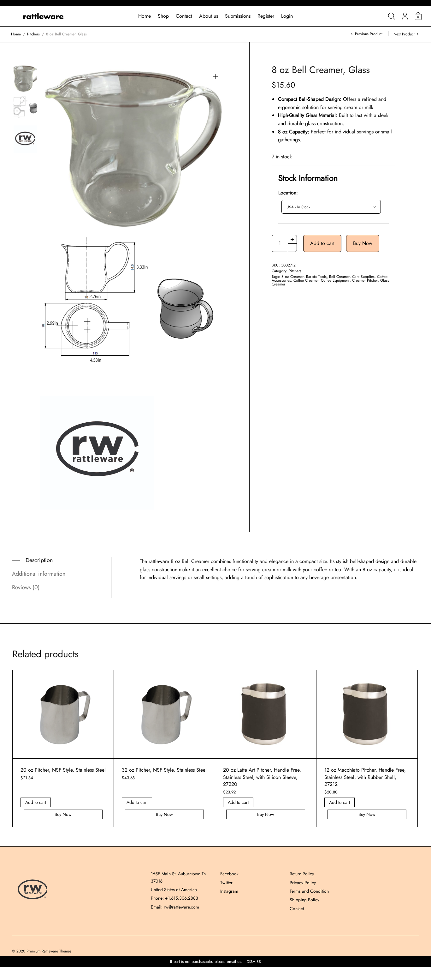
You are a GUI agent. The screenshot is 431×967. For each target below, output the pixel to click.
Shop (163, 16)
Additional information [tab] (38, 574)
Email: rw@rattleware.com (175, 907)
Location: (288, 192)
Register (265, 16)
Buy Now (362, 243)
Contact (184, 16)
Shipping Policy (304, 900)
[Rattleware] (43, 16)
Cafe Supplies (363, 276)
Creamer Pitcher (365, 280)
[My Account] (405, 16)
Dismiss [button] (254, 962)
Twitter (226, 882)
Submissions (238, 16)
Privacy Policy (303, 882)
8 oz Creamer (292, 276)
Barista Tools (316, 276)
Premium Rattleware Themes (49, 951)
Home (144, 16)
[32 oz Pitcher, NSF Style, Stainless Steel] (164, 714)
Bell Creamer (339, 276)
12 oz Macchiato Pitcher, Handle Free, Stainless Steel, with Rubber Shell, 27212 (365, 777)
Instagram (229, 891)
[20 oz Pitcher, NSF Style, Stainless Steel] (63, 714)
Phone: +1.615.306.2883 (174, 898)
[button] (215, 76)
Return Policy (302, 874)
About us (208, 16)
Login (287, 16)
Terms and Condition (309, 891)
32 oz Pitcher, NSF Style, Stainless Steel (164, 770)
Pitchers (33, 34)
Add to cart (322, 243)
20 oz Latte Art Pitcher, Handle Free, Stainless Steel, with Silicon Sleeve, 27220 (262, 777)
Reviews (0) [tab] (26, 587)
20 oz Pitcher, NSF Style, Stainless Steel (63, 770)
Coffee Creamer (305, 280)
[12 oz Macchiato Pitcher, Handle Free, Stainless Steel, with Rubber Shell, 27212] (367, 714)
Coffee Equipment (335, 280)
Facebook (229, 874)
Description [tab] (39, 560)
